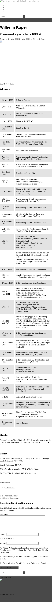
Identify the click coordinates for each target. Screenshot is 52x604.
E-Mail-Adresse (7, 539)
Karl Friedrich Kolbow (10, 496)
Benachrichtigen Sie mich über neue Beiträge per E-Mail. (25, 563)
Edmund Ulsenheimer (9, 498)
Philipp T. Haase (39, 39)
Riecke (47, 323)
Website (3, 543)
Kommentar (5, 514)
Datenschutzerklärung (13, 601)
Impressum (9, 599)
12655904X (10, 488)
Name (3, 534)
